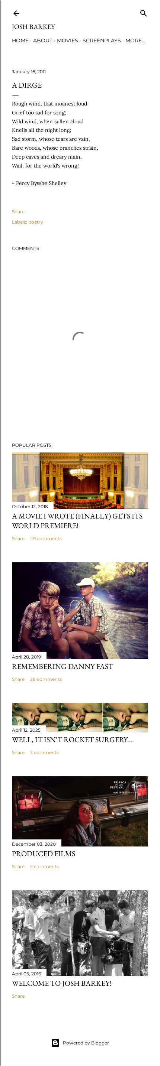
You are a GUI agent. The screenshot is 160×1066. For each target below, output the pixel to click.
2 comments (44, 752)
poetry (35, 222)
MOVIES (67, 40)
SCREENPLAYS (102, 40)
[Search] (143, 11)
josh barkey (33, 26)
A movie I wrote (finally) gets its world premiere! (77, 520)
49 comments (46, 538)
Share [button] (18, 211)
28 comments (46, 679)
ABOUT (42, 40)
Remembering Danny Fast (62, 666)
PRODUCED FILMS (43, 853)
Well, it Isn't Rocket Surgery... (72, 739)
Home (20, 40)
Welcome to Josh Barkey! (62, 983)
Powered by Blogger (86, 1043)
